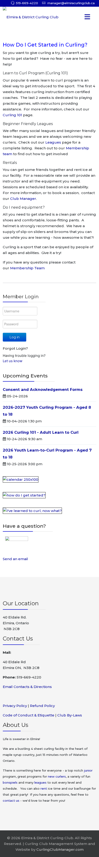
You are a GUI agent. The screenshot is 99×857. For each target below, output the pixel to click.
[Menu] (78, 17)
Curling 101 (13, 115)
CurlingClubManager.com (60, 849)
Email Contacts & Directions (27, 686)
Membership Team (27, 268)
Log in (14, 337)
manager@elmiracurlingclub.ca (71, 3)
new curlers (57, 776)
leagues (40, 782)
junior (88, 770)
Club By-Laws (69, 715)
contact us (11, 800)
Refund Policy (42, 705)
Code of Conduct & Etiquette (28, 715)
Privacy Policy (15, 705)
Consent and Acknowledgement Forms (43, 389)
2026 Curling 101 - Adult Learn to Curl (41, 432)
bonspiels (10, 782)
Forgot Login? (15, 348)
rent (44, 788)
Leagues (53, 142)
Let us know (12, 361)
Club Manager (23, 198)
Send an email (15, 559)
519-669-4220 (27, 3)
